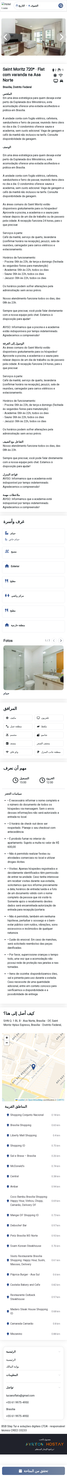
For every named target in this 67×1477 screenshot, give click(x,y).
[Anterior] (54, 640)
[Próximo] (61, 640)
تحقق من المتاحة (36, 1471)
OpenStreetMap (35, 1099)
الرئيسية (11, 1359)
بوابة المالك (12, 1366)
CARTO (60, 1099)
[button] (33, 1067)
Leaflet (21, 1099)
